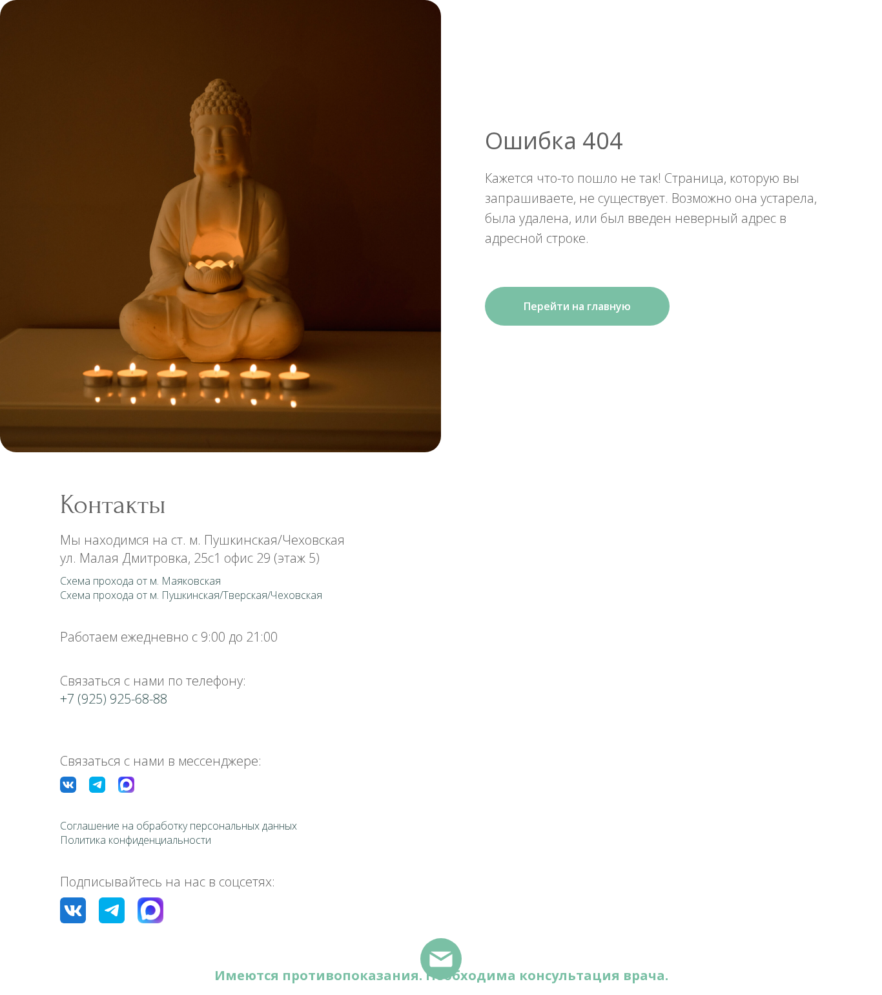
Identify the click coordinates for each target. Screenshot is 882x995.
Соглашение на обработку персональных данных (178, 826)
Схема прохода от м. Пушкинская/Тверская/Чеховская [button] (191, 595)
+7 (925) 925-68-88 (113, 698)
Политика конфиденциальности (135, 840)
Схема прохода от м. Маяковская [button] (140, 581)
